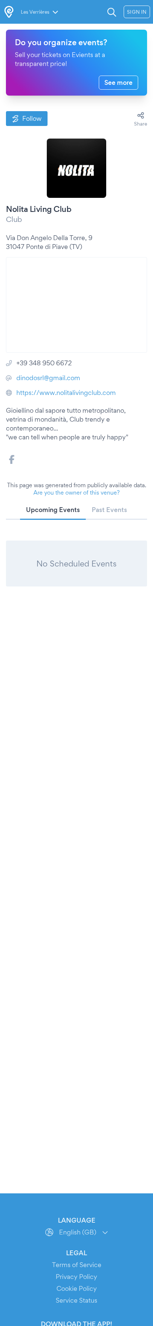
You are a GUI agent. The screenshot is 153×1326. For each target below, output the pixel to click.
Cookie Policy (76, 1288)
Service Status (76, 1300)
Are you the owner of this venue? (76, 492)
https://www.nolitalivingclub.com (66, 392)
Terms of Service (76, 1265)
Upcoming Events (53, 510)
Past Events (109, 510)
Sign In (137, 12)
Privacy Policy (76, 1276)
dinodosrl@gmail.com (48, 378)
